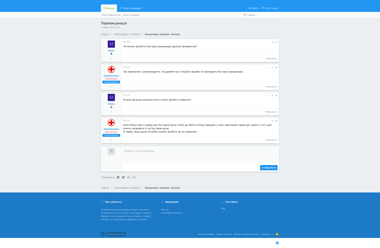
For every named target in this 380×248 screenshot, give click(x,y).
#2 (276, 67)
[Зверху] (273, 234)
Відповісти (272, 58)
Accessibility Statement (172, 213)
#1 (277, 42)
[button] (143, 8)
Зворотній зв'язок (206, 234)
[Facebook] (277, 243)
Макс (105, 27)
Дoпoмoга (265, 234)
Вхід (223, 208)
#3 (276, 95)
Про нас (165, 209)
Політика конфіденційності (246, 234)
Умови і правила (224, 234)
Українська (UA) (117, 234)
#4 (276, 121)
